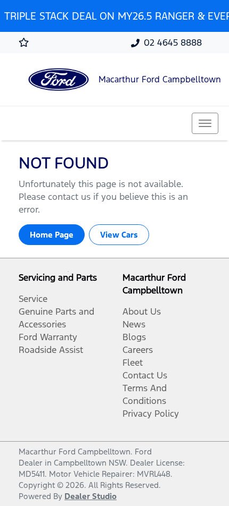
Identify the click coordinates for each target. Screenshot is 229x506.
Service (33, 299)
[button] (205, 123)
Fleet (132, 362)
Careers (137, 350)
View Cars (119, 235)
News (133, 324)
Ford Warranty (48, 337)
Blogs (134, 337)
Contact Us (144, 375)
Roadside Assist (51, 350)
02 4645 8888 (173, 42)
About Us (141, 311)
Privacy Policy (150, 413)
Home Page (51, 235)
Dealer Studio (90, 496)
